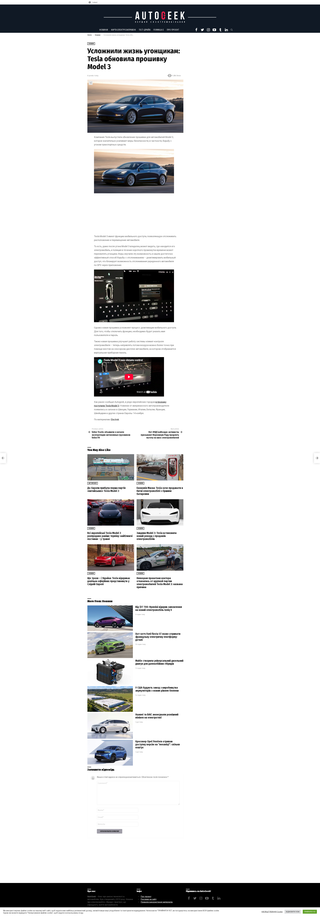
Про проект (173, 29)
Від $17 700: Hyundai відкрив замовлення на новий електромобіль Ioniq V (158, 608)
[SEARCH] (232, 30)
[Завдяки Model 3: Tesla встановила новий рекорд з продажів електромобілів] (160, 512)
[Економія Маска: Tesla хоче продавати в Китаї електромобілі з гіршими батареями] (160, 467)
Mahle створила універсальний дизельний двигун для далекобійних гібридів (159, 662)
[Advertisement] (135, 214)
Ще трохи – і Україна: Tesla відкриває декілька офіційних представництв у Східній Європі (108, 581)
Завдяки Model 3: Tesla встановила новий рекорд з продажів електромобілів (156, 536)
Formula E (158, 29)
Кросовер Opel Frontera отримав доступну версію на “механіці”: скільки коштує (157, 744)
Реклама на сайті (148, 899)
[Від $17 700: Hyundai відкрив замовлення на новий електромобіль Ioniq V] (110, 618)
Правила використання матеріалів (157, 902)
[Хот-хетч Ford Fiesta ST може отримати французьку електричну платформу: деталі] (110, 645)
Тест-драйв (144, 29)
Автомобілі (92, 483)
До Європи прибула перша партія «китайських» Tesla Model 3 (106, 489)
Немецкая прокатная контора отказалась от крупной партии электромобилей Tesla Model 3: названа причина (160, 583)
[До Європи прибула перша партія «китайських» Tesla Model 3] (110, 467)
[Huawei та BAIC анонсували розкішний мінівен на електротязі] (110, 726)
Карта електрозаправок (123, 29)
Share (91, 83)
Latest (94, 2)
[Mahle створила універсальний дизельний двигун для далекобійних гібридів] (110, 672)
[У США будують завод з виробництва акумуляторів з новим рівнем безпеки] (110, 699)
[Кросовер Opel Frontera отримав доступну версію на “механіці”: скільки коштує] (110, 753)
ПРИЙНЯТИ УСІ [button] (309, 912)
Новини (103, 29)
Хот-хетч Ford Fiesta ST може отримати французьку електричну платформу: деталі (157, 636)
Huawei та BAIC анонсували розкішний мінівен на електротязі (156, 716)
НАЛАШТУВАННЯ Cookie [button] (272, 912)
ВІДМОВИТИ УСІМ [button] (292, 912)
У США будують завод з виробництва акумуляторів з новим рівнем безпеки (157, 689)
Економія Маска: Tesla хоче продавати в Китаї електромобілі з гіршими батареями (160, 491)
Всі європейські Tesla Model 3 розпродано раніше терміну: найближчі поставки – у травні (109, 536)
